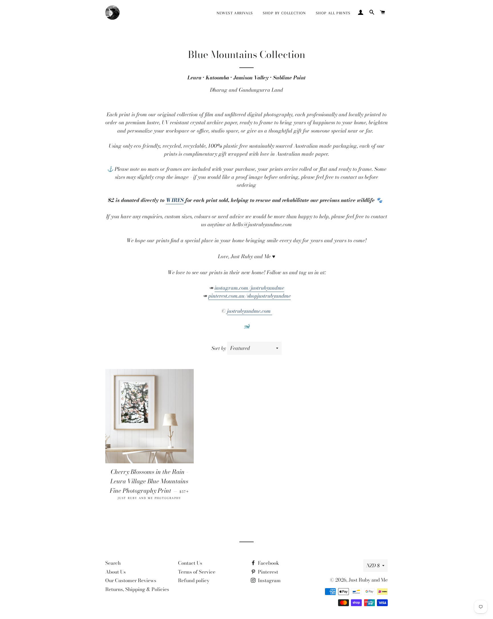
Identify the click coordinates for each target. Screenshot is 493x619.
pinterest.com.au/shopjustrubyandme (249, 296)
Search (113, 563)
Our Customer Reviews (130, 580)
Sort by (218, 348)
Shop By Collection (284, 13)
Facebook (268, 563)
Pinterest (267, 572)
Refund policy (193, 580)
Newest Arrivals (235, 13)
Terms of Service (196, 572)
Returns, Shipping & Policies (137, 589)
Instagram (269, 580)
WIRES (175, 200)
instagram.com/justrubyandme (249, 288)
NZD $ (372, 565)
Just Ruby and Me (368, 580)
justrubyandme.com (249, 311)
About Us (115, 572)
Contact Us (190, 563)
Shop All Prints (333, 13)
